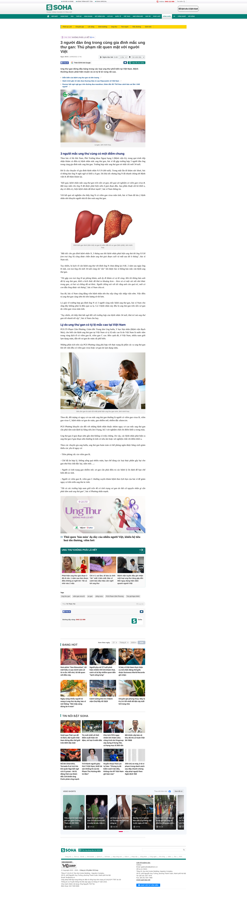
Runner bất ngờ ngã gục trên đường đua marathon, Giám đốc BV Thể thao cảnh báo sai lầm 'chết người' (101, 85)
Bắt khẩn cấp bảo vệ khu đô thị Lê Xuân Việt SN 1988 (135, 737)
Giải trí (147, 16)
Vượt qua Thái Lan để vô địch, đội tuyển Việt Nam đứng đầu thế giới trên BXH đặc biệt (70, 739)
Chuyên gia (80, 27)
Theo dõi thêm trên (160, 791)
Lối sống (91, 27)
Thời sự (78, 16)
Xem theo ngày (104, 642)
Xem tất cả (178, 791)
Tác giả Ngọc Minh (133, 596)
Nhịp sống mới (138, 16)
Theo (102, 604)
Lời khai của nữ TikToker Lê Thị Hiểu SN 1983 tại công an (119, 820)
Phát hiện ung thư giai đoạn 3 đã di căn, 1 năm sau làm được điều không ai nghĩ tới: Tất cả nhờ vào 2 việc (75, 579)
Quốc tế (118, 16)
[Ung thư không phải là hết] (102, 37)
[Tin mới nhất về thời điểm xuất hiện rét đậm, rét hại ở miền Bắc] (92, 726)
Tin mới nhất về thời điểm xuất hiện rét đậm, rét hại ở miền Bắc (92, 737)
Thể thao (127, 16)
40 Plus (110, 16)
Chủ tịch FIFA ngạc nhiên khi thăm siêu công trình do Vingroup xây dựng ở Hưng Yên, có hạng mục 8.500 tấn (113, 740)
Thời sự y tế (67, 27)
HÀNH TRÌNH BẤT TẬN (85, 1)
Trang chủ (68, 856)
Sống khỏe (167, 16)
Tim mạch (124, 27)
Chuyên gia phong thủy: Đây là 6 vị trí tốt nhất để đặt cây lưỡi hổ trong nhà (132, 701)
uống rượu (99, 596)
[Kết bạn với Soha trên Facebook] (134, 621)
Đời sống (191, 16)
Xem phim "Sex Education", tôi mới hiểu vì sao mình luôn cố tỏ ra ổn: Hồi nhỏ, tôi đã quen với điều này (73, 671)
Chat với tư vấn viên (149, 885)
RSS (180, 856)
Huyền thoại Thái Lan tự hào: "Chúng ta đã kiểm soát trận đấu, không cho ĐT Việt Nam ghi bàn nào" (113, 769)
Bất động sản (100, 16)
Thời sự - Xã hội (79, 856)
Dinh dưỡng (102, 27)
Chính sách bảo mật (143, 880)
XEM (141, 642)
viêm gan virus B (79, 596)
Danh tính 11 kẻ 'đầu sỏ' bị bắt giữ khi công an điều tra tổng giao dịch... (165, 820)
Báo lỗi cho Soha (138, 63)
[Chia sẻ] (64, 62)
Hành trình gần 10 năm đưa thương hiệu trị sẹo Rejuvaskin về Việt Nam (91, 81)
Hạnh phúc (64, 16)
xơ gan (90, 596)
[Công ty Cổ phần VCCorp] (92, 864)
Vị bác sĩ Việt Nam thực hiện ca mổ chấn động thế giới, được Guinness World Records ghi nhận (132, 671)
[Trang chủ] (59, 8)
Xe (174, 16)
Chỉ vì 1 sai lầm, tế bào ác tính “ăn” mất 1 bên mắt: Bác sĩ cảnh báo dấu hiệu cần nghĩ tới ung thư (102, 579)
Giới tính (148, 27)
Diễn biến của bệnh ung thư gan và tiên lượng (81, 78)
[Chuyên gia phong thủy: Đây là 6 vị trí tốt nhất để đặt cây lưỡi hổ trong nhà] (132, 688)
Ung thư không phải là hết (79, 550)
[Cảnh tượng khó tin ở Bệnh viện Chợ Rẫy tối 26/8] (103, 688)
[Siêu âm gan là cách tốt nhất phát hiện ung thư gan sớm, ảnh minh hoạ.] (102, 380)
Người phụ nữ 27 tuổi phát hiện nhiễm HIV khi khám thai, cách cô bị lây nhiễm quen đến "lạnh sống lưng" (103, 671)
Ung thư (114, 27)
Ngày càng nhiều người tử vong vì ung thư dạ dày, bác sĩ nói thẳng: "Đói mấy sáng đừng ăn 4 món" (73, 703)
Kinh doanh (88, 16)
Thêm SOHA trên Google (82, 63)
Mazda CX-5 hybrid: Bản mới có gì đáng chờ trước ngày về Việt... (142, 820)
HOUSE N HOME (67, 1)
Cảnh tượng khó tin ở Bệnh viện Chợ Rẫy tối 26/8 (101, 700)
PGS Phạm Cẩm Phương (114, 596)
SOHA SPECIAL (101, 1)
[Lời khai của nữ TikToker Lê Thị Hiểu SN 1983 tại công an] (119, 812)
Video (169, 856)
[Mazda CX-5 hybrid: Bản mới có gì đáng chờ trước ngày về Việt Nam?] (142, 812)
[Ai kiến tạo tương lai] (187, 9)
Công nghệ (182, 16)
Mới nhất (54, 16)
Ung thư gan (65, 596)
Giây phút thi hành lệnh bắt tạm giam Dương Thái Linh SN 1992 (73, 820)
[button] (121, 831)
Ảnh (175, 856)
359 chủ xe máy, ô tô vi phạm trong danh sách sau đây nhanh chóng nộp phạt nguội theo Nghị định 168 (134, 769)
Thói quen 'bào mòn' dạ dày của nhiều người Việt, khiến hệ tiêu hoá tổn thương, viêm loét (102, 538)
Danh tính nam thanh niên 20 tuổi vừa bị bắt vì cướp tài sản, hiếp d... (96, 820)
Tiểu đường (136, 27)
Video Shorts (69, 791)
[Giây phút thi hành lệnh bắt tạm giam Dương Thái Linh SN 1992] (74, 812)
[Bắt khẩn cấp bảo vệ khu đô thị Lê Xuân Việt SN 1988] (135, 726)
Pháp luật (156, 16)
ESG (72, 16)
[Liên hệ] (141, 611)
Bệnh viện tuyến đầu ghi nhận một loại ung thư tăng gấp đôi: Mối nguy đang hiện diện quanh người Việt (130, 579)
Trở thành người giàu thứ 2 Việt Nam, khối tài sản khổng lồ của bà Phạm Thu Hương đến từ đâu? (92, 769)
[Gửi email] (125, 62)
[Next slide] (181, 813)
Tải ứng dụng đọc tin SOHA (91, 850)
